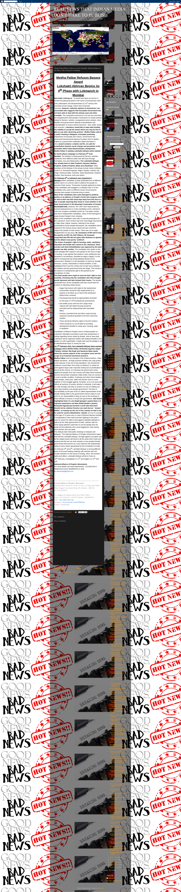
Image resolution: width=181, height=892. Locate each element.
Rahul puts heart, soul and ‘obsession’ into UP (117, 705)
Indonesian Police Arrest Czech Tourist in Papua (117, 558)
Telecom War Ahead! (116, 488)
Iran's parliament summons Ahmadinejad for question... (118, 573)
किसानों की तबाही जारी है (115, 474)
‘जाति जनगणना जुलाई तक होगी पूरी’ (118, 496)
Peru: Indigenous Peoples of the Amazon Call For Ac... (118, 757)
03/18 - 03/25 (114, 366)
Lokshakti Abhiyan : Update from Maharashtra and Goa (118, 584)
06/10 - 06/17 (114, 336)
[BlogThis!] (81, 512)
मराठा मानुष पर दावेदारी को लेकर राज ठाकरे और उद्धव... (118, 617)
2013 (110, 312)
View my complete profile (114, 880)
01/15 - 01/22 (114, 862)
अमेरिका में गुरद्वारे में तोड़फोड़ (116, 637)
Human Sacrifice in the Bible (118, 748)
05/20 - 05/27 (114, 344)
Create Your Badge (111, 131)
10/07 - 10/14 (114, 319)
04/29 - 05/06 (114, 351)
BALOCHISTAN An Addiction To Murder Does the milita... (118, 529)
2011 (110, 870)
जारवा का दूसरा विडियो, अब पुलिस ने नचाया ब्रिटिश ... (118, 798)
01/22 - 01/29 (114, 859)
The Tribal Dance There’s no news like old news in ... (118, 515)
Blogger (101, 888)
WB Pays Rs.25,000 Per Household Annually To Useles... (117, 660)
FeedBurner (120, 150)
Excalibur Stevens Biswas (112, 126)
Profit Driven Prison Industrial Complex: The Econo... (117, 478)
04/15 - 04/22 (114, 356)
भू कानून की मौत (113, 472)
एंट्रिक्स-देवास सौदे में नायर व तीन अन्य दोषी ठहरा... (117, 849)
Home (56, 22)
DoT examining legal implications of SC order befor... (117, 785)
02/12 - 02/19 (114, 378)
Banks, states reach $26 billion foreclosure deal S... (117, 504)
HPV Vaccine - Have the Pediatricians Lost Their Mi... (117, 579)
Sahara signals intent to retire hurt (117, 838)
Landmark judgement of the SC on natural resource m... (118, 679)
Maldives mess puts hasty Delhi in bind (117, 439)
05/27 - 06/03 (114, 341)
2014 (110, 309)
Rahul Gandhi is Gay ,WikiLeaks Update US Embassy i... (117, 725)
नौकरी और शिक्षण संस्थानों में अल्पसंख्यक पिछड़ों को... (116, 519)
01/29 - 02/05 (114, 857)
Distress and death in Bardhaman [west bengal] (118, 499)
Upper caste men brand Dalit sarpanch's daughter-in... (117, 550)
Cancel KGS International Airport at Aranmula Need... (117, 484)
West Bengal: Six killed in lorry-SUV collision (117, 807)
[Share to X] (83, 512)
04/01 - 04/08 (114, 361)
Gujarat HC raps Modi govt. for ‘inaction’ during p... (118, 568)
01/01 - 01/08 (114, 867)
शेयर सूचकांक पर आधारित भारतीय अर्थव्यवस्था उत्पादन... (118, 794)
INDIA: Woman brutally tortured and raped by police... (117, 492)
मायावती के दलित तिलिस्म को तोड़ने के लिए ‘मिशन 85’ (118, 431)
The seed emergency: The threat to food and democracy (118, 684)
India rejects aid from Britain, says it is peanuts (118, 780)
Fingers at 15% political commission (117, 443)
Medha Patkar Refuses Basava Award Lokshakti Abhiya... (118, 535)
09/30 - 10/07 (114, 321)
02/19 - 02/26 (114, 376)
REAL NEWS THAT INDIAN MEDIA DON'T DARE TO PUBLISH (90, 12)
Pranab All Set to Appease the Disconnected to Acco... (117, 776)
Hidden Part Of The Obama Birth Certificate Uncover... (118, 427)
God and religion (115, 508)
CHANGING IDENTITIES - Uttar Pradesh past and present (117, 399)
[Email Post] (75, 512)
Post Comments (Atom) (69, 572)
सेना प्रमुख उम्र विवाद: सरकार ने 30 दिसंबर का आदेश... (117, 435)
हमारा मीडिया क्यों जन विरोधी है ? (117, 708)
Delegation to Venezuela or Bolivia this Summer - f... (118, 629)
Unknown (111, 878)
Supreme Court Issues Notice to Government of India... (118, 734)
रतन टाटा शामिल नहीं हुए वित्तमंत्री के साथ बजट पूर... (118, 689)
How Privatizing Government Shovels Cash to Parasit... (118, 697)
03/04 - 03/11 (114, 371)
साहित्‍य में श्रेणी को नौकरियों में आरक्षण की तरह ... (117, 411)
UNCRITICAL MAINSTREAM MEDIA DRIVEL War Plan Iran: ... (118, 818)
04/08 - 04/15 (114, 359)
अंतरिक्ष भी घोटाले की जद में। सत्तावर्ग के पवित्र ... (116, 826)
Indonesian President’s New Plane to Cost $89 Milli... (118, 554)
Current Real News (112, 276)
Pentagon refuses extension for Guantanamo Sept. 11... (118, 762)
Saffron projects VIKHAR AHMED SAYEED (117, 468)
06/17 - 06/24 (114, 334)
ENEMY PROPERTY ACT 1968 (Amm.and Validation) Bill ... (117, 654)
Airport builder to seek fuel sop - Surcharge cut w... (117, 423)
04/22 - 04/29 (114, 354)
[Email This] (79, 512)
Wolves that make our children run (116, 830)
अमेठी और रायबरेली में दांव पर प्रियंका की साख (116, 842)
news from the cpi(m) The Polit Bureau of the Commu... (117, 595)
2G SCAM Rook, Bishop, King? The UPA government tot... (117, 803)
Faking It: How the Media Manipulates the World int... (117, 673)
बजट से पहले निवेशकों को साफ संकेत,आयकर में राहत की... (117, 771)
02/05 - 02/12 (114, 381)
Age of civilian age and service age (116, 384)
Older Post (98, 568)
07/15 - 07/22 (114, 329)
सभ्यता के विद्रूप (114, 395)
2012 (110, 314)
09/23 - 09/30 (114, 324)
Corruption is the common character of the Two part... (117, 605)
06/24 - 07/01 (114, 331)
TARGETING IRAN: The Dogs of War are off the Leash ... (117, 590)
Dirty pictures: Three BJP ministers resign (117, 539)
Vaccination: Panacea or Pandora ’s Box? (117, 664)
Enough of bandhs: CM (116, 846)
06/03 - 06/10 (114, 339)
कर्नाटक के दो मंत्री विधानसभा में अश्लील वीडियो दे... (117, 625)
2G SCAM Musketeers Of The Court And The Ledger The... (117, 812)
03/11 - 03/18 (114, 368)
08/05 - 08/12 (114, 326)
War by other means (116, 457)
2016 (110, 304)
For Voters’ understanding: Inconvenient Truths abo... (118, 511)
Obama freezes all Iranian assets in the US (117, 649)
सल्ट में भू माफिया (114, 742)
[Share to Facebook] (85, 512)
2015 (110, 307)
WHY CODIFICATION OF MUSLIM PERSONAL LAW (118, 388)
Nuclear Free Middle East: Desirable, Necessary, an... (117, 753)
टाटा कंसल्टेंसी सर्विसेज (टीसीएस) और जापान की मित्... (117, 600)
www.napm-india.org (66, 500)
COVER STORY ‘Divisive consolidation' (117, 464)
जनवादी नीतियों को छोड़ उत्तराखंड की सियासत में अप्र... (117, 739)
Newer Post (59, 568)
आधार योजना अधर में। (119, 160)
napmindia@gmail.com (64, 471)
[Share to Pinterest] (86, 512)
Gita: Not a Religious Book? (118, 406)
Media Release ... (115, 403)
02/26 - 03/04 (114, 373)
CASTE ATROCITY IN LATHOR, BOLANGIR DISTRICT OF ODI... (117, 645)
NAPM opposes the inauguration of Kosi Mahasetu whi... (116, 524)
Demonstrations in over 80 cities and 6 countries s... (118, 729)
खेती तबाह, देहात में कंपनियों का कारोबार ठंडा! (117, 447)
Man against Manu (115, 408)
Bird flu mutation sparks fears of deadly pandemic (118, 767)
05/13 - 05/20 (114, 346)
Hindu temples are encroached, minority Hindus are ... (117, 544)
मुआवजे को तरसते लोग (115, 451)
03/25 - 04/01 (114, 364)
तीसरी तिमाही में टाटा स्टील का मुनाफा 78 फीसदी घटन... (117, 609)
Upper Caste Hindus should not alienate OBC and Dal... (118, 563)
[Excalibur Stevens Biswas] (108, 129)
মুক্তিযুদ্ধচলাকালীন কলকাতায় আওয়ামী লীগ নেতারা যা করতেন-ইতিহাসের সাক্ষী (116, 266)
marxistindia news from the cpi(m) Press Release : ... (118, 745)
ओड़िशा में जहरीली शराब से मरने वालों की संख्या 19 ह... (117, 621)
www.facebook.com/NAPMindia (73, 502)
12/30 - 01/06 (114, 316)
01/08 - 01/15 (114, 864)
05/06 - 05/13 (114, 349)
